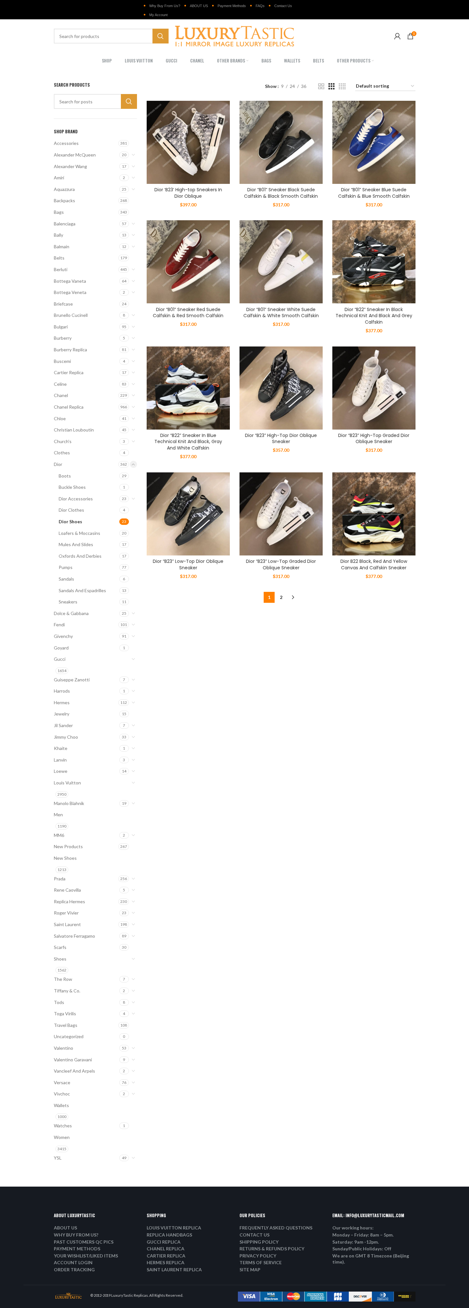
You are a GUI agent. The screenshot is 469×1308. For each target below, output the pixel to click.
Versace (62, 1082)
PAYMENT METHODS (77, 1248)
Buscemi (62, 361)
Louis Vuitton (67, 782)
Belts (59, 258)
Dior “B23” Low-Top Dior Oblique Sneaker (188, 564)
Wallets (61, 1105)
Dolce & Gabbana (71, 613)
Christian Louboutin (74, 429)
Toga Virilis (65, 1013)
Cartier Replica (68, 372)
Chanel (61, 395)
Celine (60, 384)
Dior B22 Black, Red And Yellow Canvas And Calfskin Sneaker (373, 564)
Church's (63, 441)
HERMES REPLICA (165, 1262)
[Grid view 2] (321, 86)
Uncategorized (68, 1036)
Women (62, 1137)
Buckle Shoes (72, 487)
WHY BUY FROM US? (76, 1234)
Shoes (60, 959)
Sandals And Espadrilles (82, 590)
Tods (59, 1002)
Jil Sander (63, 725)
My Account (158, 15)
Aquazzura (64, 189)
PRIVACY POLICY (257, 1255)
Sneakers (68, 601)
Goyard (61, 647)
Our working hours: (353, 1227)
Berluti (60, 269)
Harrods (62, 691)
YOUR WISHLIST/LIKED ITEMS (86, 1255)
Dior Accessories (76, 498)
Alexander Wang (70, 166)
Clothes (62, 452)
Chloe (60, 418)
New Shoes (65, 858)
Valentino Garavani (73, 1059)
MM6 (59, 835)
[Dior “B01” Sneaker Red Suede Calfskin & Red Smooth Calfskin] (188, 261)
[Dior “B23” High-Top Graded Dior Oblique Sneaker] (373, 388)
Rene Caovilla (67, 890)
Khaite (60, 748)
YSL (58, 1158)
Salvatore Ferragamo (74, 936)
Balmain (61, 246)
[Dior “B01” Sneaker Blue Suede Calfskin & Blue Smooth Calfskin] (373, 142)
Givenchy (63, 636)
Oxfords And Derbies (80, 556)
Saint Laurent (67, 924)
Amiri (59, 177)
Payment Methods (232, 6)
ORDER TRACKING (74, 1269)
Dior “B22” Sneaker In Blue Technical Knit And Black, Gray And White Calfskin (188, 441)
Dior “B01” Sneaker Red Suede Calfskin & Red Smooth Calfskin (188, 312)
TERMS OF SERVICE (260, 1262)
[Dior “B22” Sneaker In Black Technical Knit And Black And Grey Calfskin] (373, 261)
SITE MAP (249, 1269)
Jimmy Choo (66, 737)
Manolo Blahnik (69, 803)
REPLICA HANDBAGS (169, 1234)
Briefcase (63, 304)
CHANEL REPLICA (165, 1248)
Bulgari (61, 326)
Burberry (63, 338)
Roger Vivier (66, 912)
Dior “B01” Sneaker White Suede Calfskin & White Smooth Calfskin (281, 312)
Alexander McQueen (75, 154)
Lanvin (60, 760)
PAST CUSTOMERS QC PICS (83, 1242)
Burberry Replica (70, 349)
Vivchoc (62, 1093)
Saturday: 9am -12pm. (355, 1242)
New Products (68, 846)
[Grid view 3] (331, 86)
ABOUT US (199, 6)
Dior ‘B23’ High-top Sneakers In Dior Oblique (188, 192)
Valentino (63, 1048)
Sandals (66, 579)
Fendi (59, 624)
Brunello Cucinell (71, 315)
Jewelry (61, 713)
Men (58, 814)
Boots (65, 476)
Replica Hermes (69, 901)
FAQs (260, 6)
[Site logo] (234, 35)
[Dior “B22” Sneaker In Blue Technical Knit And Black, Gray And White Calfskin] (188, 388)
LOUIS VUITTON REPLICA (174, 1227)
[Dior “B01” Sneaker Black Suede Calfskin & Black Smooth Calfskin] (281, 142)
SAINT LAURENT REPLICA (174, 1269)
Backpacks (64, 200)
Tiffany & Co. (67, 990)
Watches (63, 1125)
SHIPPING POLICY (258, 1242)
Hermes (62, 702)
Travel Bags (65, 1025)
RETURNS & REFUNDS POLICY (271, 1248)
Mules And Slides (76, 544)
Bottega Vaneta (70, 281)
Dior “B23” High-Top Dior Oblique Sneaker (281, 438)
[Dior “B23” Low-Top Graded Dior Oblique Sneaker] (281, 513)
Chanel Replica (68, 407)
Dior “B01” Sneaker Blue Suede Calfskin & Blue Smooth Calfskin (374, 192)
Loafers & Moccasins (79, 533)
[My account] (397, 36)
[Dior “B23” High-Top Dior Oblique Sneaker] (281, 388)
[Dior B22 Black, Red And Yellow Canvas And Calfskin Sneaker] (373, 513)
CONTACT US (254, 1234)
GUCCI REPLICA (164, 1242)
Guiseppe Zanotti (72, 679)
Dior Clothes (71, 510)
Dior (58, 464)
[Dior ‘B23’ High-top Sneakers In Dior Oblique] (188, 142)
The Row (63, 979)
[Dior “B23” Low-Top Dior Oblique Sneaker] (188, 513)
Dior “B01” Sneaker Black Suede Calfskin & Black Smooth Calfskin (281, 192)
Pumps (66, 567)
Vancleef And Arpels (74, 1071)
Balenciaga (64, 223)
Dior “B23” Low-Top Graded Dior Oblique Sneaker (281, 564)
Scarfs (60, 947)
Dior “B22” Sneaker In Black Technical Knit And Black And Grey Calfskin (374, 315)
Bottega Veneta (70, 292)
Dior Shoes (70, 521)
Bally (58, 235)
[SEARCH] (160, 36)
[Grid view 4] (342, 86)
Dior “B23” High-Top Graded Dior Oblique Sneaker (373, 438)
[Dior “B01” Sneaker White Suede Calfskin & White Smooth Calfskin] (281, 261)
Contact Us (283, 6)
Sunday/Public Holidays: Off (361, 1248)
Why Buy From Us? (164, 6)
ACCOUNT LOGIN (73, 1262)
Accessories (66, 143)
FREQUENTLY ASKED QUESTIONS (275, 1227)
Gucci (59, 659)
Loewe (60, 771)
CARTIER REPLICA (166, 1255)
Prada (59, 878)
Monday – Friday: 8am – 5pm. (363, 1234)
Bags (59, 212)
